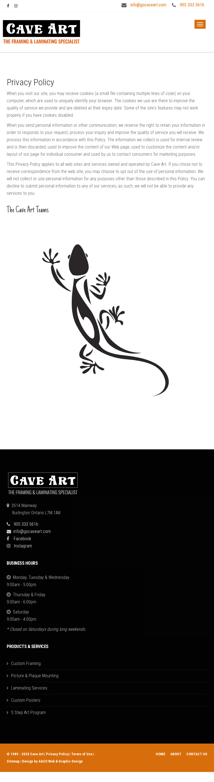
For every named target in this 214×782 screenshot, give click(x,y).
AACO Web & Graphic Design (60, 761)
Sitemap (13, 761)
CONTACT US (196, 754)
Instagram (23, 546)
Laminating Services (29, 688)
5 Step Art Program (28, 712)
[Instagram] (16, 6)
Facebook (22, 538)
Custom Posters (25, 700)
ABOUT (175, 754)
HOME (160, 754)
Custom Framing (26, 663)
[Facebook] (8, 6)
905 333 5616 (192, 5)
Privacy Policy (57, 754)
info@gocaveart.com (148, 5)
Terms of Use (82, 754)
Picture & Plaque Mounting (35, 675)
